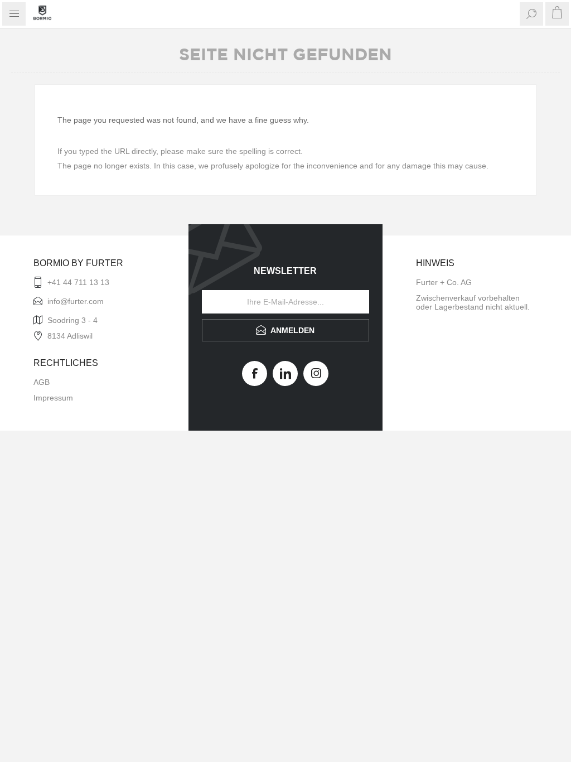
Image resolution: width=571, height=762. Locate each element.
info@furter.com (75, 301)
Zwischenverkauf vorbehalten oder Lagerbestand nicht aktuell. (473, 302)
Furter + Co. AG (444, 282)
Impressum (53, 397)
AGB (41, 382)
